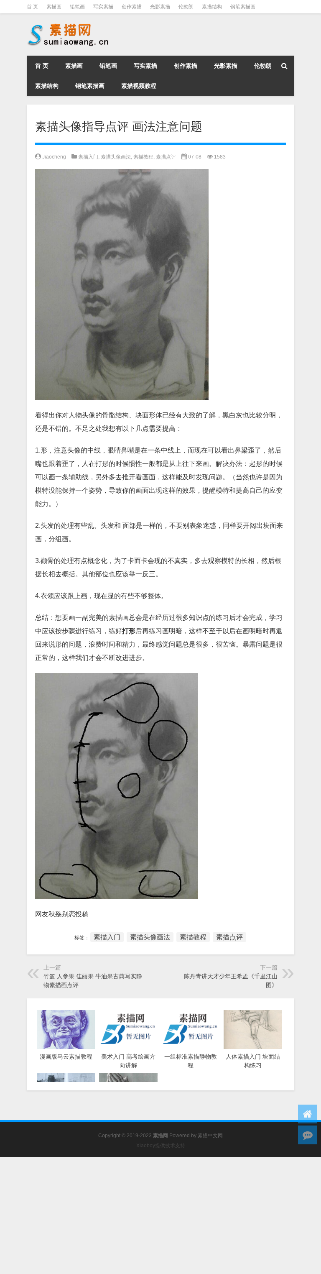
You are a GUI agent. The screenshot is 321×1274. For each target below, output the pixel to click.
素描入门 (88, 157)
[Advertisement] (160, 1215)
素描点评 (166, 157)
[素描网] (68, 25)
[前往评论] (307, 1135)
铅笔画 (77, 7)
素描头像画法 (116, 157)
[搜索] (284, 66)
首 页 (32, 7)
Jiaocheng (54, 157)
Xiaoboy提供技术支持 (160, 1146)
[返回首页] (307, 1114)
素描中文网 (210, 1135)
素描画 (53, 7)
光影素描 (160, 7)
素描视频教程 (138, 85)
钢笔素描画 (242, 7)
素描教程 (143, 157)
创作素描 (132, 7)
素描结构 (212, 7)
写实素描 (103, 7)
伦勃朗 (186, 7)
